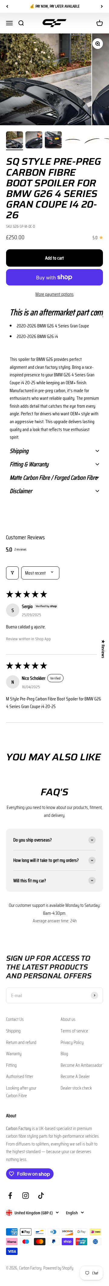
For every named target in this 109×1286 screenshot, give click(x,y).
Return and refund (21, 1042)
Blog (64, 1053)
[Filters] (12, 572)
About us (68, 1019)
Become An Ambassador (81, 1065)
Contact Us (15, 1019)
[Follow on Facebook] (10, 1195)
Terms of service (74, 1031)
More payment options (54, 294)
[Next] (102, 6)
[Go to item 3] (53, 140)
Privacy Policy (72, 1042)
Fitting (11, 1065)
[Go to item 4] (72, 140)
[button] (54, 312)
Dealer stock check (76, 1088)
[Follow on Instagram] (25, 1195)
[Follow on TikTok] (41, 1195)
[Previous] (7, 6)
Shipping (13, 1031)
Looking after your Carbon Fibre (21, 1092)
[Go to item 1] (14, 140)
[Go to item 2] (33, 140)
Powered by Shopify (58, 1268)
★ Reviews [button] (103, 649)
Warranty (13, 1053)
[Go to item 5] (92, 140)
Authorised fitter (19, 1076)
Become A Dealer (75, 1076)
